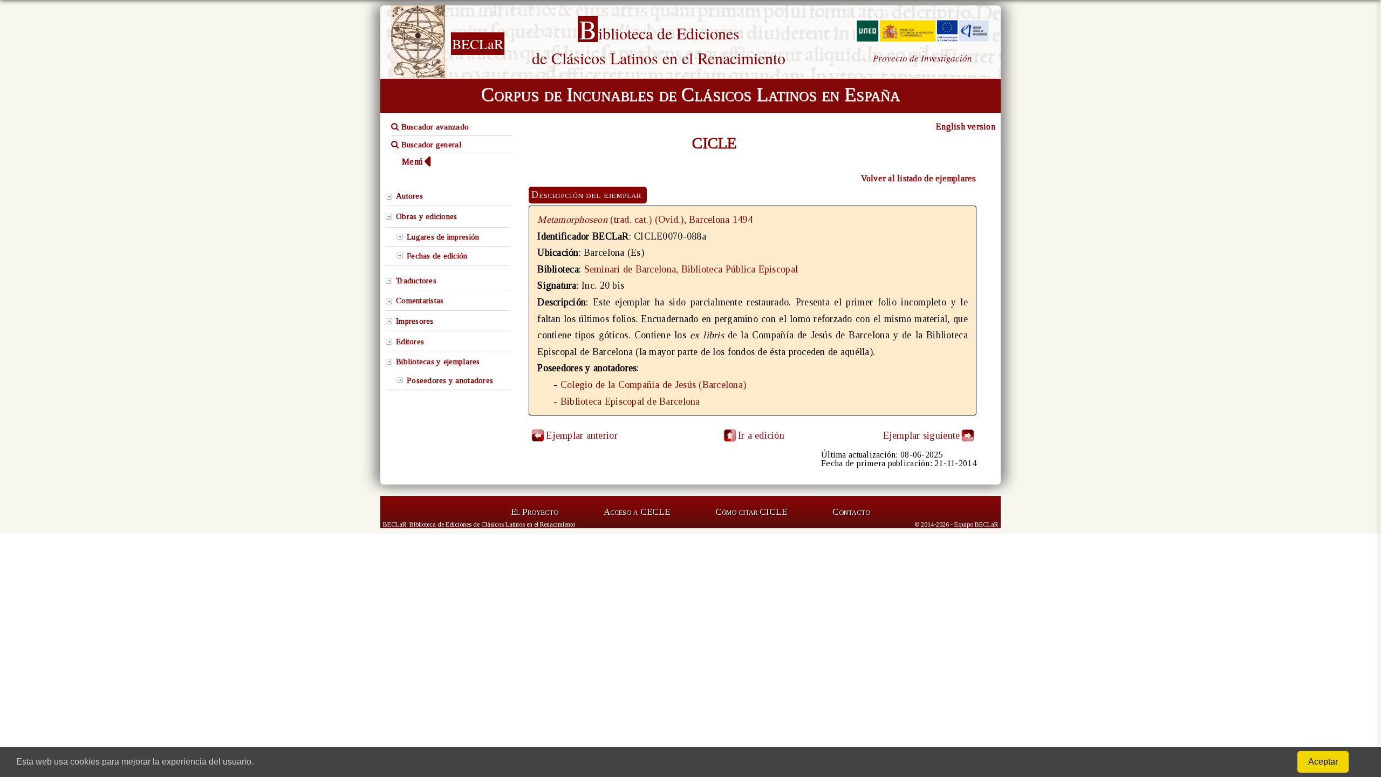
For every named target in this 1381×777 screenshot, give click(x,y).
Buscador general (430, 144)
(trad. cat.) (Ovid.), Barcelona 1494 (645, 219)
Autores (409, 196)
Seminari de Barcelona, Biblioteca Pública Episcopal (691, 269)
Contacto (851, 512)
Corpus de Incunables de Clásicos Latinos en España (690, 94)
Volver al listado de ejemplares (918, 178)
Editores (410, 341)
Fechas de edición (437, 255)
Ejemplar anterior (582, 435)
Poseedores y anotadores (450, 380)
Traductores (416, 280)
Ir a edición (761, 435)
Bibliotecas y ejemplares (438, 361)
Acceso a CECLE (637, 512)
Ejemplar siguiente (921, 435)
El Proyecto (534, 512)
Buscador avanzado (434, 126)
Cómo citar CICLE (751, 512)
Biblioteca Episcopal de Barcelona (630, 401)
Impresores (415, 321)
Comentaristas (419, 300)
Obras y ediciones (426, 216)
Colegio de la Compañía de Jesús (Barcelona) (653, 384)
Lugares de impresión (443, 237)
